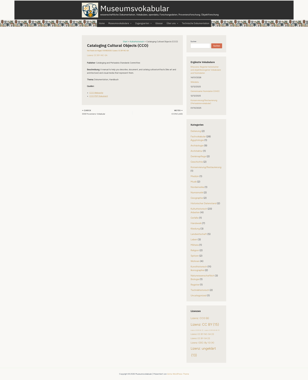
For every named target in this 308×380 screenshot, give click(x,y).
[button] (130, 23)
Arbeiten (195, 212)
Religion (195, 250)
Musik (194, 181)
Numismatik (197, 192)
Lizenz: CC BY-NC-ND (211, 330)
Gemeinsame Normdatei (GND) (205, 91)
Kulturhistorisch (199, 208)
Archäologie (197, 145)
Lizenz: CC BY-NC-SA (121, 51)
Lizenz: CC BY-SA (200, 338)
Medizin (195, 176)
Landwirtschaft (199, 234)
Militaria (195, 244)
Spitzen (195, 255)
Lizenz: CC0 (200, 318)
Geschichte (197, 161)
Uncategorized (198, 295)
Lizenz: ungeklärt (203, 351)
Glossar (159, 23)
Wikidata (195, 82)
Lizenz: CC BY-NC (197, 330)
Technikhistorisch (200, 290)
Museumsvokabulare (118, 23)
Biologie (195, 279)
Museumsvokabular (134, 8)
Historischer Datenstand (203, 203)
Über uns (171, 23)
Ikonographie (197, 270)
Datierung (196, 131)
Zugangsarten (142, 23)
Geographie (197, 197)
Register (195, 284)
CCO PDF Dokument (98, 96)
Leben (194, 239)
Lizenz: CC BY (205, 324)
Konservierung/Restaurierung (206, 167)
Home (102, 23)
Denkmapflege (198, 156)
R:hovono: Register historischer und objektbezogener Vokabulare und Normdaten (206, 70)
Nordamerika (197, 187)
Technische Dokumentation (195, 23)
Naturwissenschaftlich (202, 275)
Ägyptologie (197, 140)
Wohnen (195, 261)
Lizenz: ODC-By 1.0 (202, 342)
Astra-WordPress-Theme (178, 374)
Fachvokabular (198, 136)
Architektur (196, 150)
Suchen (193, 41)
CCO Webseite (96, 93)
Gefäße (195, 217)
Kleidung (195, 228)
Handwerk (196, 223)
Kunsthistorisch (199, 266)
